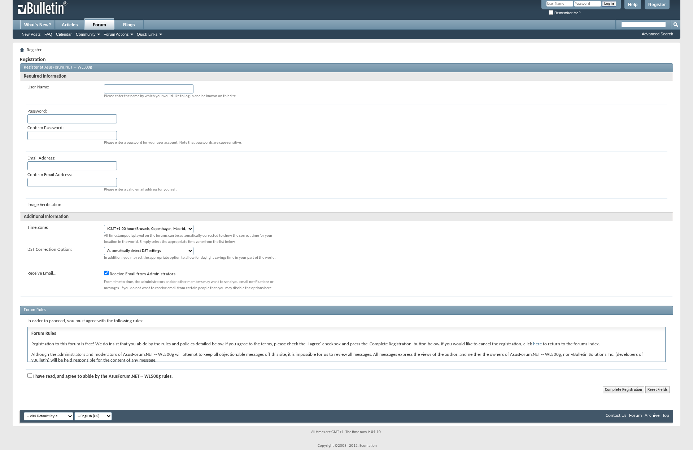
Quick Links (147, 34)
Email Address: (41, 158)
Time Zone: (37, 227)
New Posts (31, 34)
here (537, 344)
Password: (37, 111)
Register (657, 4)
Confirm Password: (45, 128)
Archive (652, 415)
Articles (70, 24)
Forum (99, 24)
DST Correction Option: (49, 249)
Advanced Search (657, 34)
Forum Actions (116, 34)
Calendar (64, 34)
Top (665, 415)
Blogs (129, 24)
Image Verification (44, 204)
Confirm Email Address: (49, 174)
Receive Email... (41, 273)
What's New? (37, 24)
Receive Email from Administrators (142, 274)
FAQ (48, 34)
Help (632, 4)
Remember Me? (567, 13)
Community (86, 34)
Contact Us (616, 415)
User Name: (38, 87)
